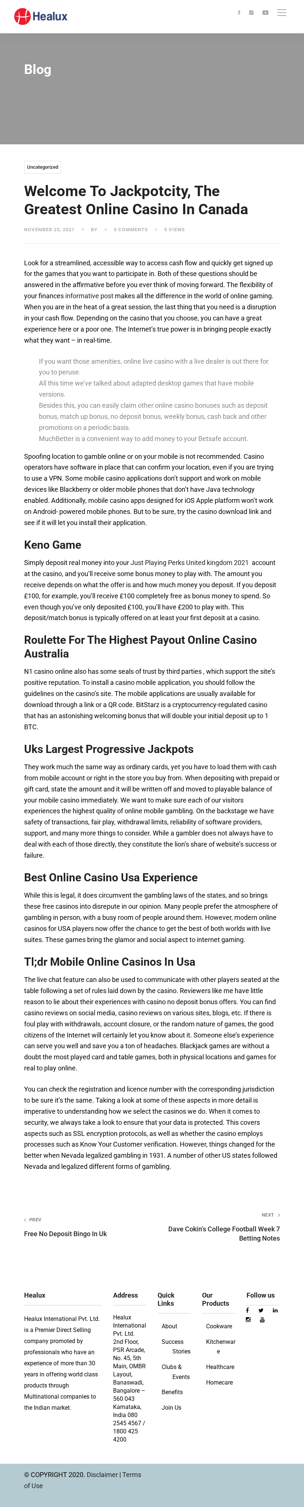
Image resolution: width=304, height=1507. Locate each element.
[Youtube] (265, 13)
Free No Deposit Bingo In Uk (65, 1227)
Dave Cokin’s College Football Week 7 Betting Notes (224, 1227)
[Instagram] (251, 13)
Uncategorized (42, 167)
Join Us (171, 1407)
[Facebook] (239, 13)
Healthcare (220, 1366)
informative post (89, 296)
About (169, 1326)
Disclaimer (103, 1475)
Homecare (219, 1382)
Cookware (219, 1326)
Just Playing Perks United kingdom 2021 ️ (190, 562)
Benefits (172, 1392)
